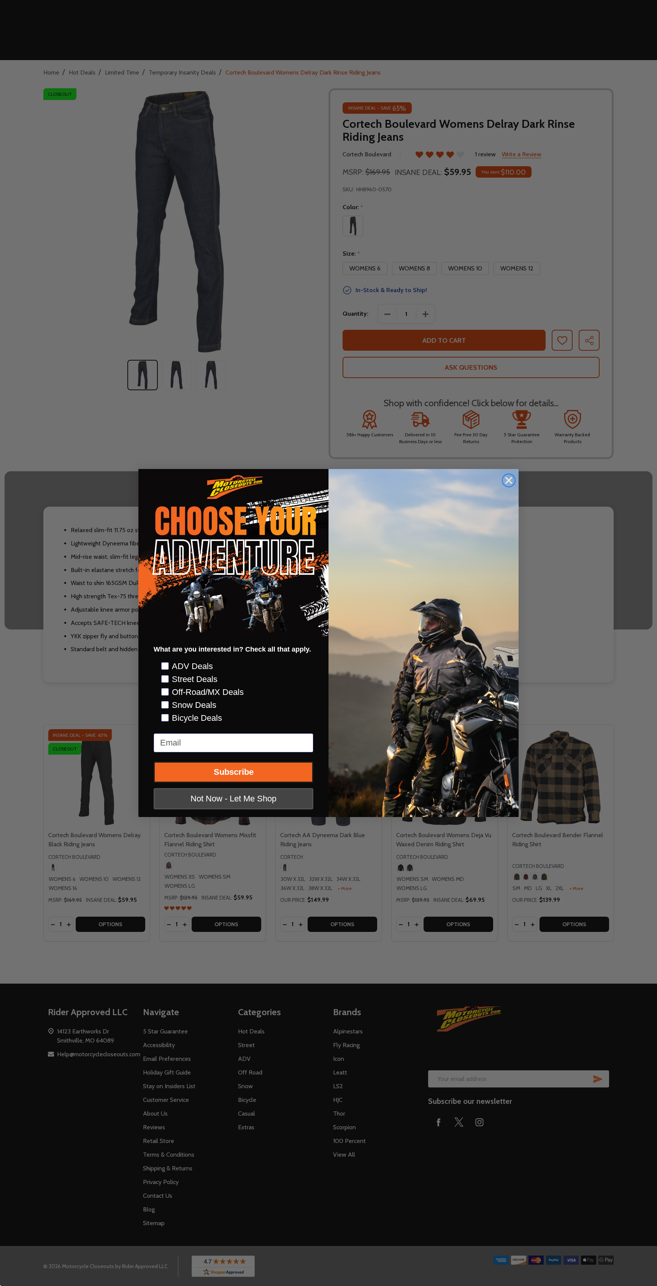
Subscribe (234, 772)
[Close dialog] (509, 480)
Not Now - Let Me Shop (233, 798)
